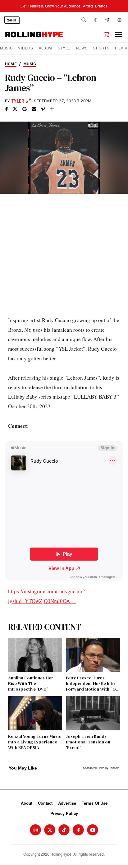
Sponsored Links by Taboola (101, 768)
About (26, 803)
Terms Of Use (94, 803)
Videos (25, 48)
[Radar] (95, 20)
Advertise (67, 803)
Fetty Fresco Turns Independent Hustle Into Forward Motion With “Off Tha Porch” (92, 683)
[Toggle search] (84, 20)
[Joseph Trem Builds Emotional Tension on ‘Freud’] (93, 713)
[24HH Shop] (106, 34)
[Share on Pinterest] (43, 109)
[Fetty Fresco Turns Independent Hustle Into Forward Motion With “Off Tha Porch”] (93, 655)
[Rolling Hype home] (34, 34)
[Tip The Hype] (107, 20)
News (82, 48)
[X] (49, 829)
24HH (11, 20)
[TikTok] (64, 829)
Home (10, 64)
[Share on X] (15, 109)
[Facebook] (78, 829)
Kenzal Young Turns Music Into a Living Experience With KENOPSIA (34, 742)
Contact (45, 803)
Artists (88, 5)
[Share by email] (34, 109)
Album (45, 48)
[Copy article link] (52, 109)
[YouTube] (92, 829)
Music (6, 48)
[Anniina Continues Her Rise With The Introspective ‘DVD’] (35, 655)
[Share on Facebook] (6, 109)
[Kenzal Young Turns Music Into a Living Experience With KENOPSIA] (35, 713)
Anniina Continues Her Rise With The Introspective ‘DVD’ (30, 683)
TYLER (17, 101)
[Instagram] (35, 829)
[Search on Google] (24, 109)
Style (64, 48)
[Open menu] (118, 34)
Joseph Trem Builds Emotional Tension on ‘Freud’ (88, 742)
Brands (101, 5)
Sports (101, 48)
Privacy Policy (64, 813)
